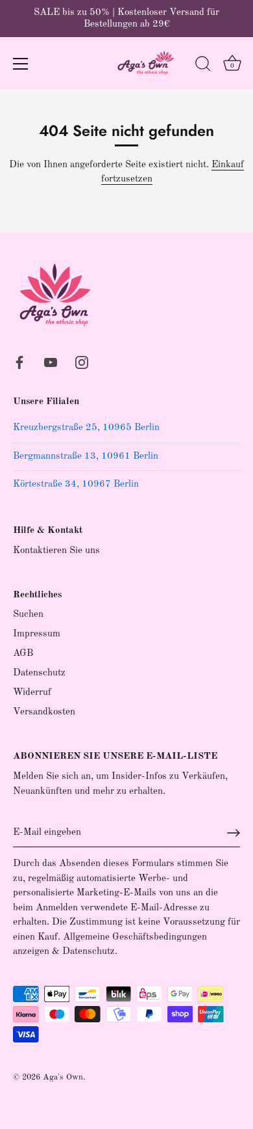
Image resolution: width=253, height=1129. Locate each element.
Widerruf (32, 693)
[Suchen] (203, 65)
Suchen (28, 614)
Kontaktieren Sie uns (56, 551)
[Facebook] (19, 362)
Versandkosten (44, 712)
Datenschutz (39, 673)
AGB (23, 654)
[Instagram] (81, 362)
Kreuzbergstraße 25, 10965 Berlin (86, 428)
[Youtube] (50, 362)
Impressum (36, 634)
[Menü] (20, 63)
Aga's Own (63, 1077)
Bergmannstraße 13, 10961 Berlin (85, 456)
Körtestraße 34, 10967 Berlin (76, 484)
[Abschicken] (233, 832)
